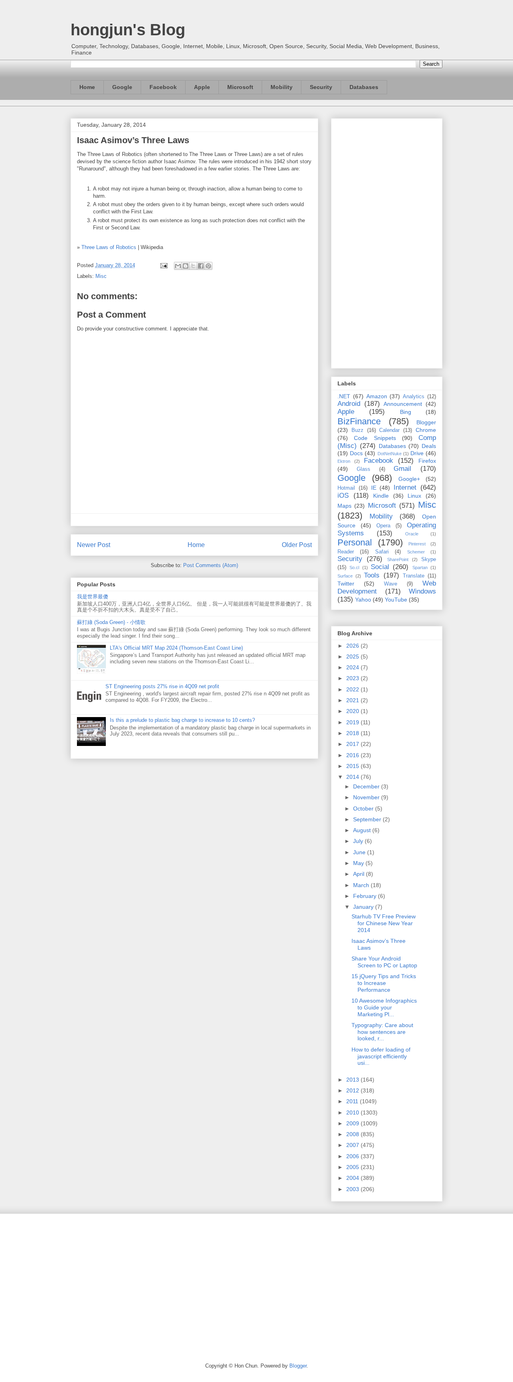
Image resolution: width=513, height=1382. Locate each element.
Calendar (389, 430)
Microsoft (240, 87)
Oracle (411, 533)
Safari (382, 552)
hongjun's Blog (128, 30)
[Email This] (178, 266)
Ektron (343, 461)
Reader (345, 552)
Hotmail (346, 488)
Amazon (376, 396)
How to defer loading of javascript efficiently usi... (380, 1056)
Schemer (416, 551)
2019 (353, 722)
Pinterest (417, 543)
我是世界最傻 (92, 597)
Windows (422, 591)
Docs (356, 453)
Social (380, 567)
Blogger (426, 422)
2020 (353, 711)
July (359, 841)
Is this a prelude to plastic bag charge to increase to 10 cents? (182, 720)
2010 (353, 1112)
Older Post (297, 544)
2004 (353, 1178)
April (359, 874)
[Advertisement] (386, 242)
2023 (353, 678)
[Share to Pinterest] (208, 266)
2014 (353, 777)
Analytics (413, 396)
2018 (353, 733)
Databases (363, 87)
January (364, 907)
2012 (353, 1090)
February (365, 896)
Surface (345, 575)
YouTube (396, 599)
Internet (405, 487)
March (362, 885)
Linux (414, 495)
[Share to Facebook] (201, 266)
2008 (353, 1134)
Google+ (409, 479)
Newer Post (93, 544)
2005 (353, 1167)
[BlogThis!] (186, 266)
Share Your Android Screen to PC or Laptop (384, 962)
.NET (343, 396)
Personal (354, 542)
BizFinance (359, 421)
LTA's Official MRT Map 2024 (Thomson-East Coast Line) (176, 648)
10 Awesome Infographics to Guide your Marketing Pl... (384, 1007)
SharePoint (397, 559)
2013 (353, 1079)
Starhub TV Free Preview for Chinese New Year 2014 (383, 923)
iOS (343, 495)
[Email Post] (163, 265)
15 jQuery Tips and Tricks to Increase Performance (383, 983)
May (359, 863)
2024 (353, 667)
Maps (344, 506)
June (360, 852)
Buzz (357, 430)
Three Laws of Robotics (108, 247)
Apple (202, 87)
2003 (353, 1189)
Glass (363, 469)
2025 (353, 656)
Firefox (427, 461)
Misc (101, 276)
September (368, 819)
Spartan (420, 567)
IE (373, 487)
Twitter (345, 583)
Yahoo (363, 599)
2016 (353, 755)
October (364, 808)
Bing (405, 412)
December (367, 786)
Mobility (282, 87)
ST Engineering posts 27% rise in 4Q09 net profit (162, 686)
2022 (353, 689)
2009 (353, 1123)
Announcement (403, 404)
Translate (413, 576)
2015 (353, 766)
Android (348, 403)
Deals (429, 446)
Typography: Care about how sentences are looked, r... (382, 1032)
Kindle (381, 495)
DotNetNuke (390, 453)
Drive (417, 453)
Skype (428, 559)
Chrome (426, 430)
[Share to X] (193, 266)
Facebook (163, 87)
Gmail (402, 468)
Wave (390, 584)
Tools (372, 575)
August (362, 830)
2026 (353, 645)
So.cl (354, 567)
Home (87, 87)
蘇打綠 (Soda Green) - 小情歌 (111, 622)
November (367, 797)
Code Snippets (375, 438)
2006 (353, 1156)
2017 (353, 744)
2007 (353, 1145)
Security (321, 87)
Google (122, 87)
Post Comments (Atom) (210, 565)
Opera (383, 526)
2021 (353, 700)
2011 (353, 1101)
